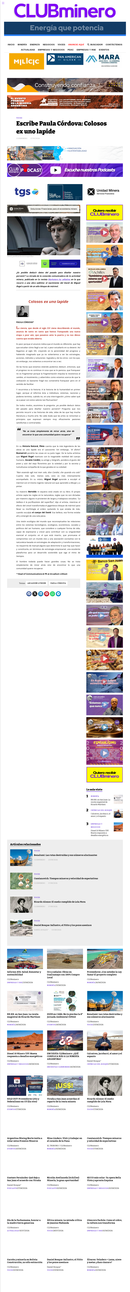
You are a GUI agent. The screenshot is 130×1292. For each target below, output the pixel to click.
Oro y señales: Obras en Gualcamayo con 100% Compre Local (63, 975)
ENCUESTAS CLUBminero (58, 1067)
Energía (35, 44)
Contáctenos (114, 44)
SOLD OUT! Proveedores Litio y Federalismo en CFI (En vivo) (23, 1100)
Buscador (96, 44)
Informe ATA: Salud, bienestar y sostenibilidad (24, 973)
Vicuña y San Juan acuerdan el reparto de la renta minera (63, 1100)
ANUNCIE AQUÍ (76, 44)
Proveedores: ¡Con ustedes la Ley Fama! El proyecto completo (104, 973)
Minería (22, 44)
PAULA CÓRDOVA (58, 583)
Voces (61, 44)
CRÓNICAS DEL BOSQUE (97, 1064)
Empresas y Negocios (51, 50)
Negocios (49, 44)
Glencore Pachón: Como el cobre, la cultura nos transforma (104, 1221)
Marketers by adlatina (59, 279)
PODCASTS (12, 1188)
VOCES (19, 118)
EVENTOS (104, 50)
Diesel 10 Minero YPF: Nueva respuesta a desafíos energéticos (24, 1055)
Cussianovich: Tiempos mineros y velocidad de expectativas (66, 878)
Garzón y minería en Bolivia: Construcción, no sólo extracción (24, 1261)
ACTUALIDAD (28, 50)
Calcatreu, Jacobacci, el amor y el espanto (104, 1055)
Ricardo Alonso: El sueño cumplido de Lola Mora (60, 902)
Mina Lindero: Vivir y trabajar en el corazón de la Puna (64, 1139)
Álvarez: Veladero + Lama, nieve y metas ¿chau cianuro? (104, 1261)
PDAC (71, 50)
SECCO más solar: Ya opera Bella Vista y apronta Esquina (104, 1179)
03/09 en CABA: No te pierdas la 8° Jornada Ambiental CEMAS (65, 1015)
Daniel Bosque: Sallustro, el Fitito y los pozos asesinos (63, 925)
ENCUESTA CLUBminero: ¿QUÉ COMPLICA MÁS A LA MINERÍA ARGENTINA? (63, 1056)
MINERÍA (51, 985)
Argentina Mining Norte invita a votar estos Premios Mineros (24, 1139)
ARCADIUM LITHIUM (36, 583)
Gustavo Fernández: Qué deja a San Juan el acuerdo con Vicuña (24, 1179)
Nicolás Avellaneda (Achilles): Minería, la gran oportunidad (63, 1179)
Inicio (11, 44)
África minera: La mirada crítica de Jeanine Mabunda (64, 1221)
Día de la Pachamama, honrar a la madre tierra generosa (24, 1221)
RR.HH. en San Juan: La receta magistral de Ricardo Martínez (23, 1015)
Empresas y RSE (86, 50)
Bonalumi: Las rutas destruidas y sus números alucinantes (65, 855)
